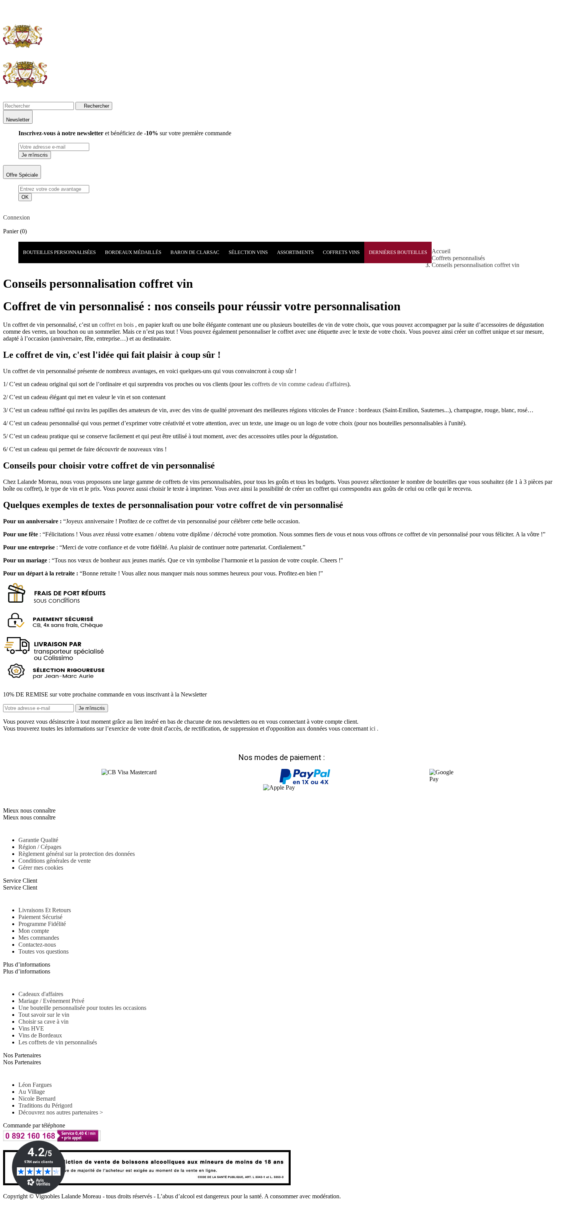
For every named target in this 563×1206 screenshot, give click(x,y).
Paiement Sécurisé (40, 917)
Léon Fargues (35, 1084)
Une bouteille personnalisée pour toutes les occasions (82, 1007)
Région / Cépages (39, 847)
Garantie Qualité (38, 840)
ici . (374, 728)
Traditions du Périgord (45, 1105)
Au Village (31, 1091)
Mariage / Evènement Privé (51, 1001)
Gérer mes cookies (40, 867)
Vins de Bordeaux (40, 1035)
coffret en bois (116, 324)
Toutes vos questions (43, 951)
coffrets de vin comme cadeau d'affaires (298, 384)
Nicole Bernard (37, 1098)
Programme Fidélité (42, 924)
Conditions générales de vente (54, 860)
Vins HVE (31, 1028)
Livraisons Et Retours (44, 910)
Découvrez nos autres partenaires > (60, 1112)
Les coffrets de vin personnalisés (57, 1042)
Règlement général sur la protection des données (76, 853)
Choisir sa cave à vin (43, 1021)
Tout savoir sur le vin (43, 1014)
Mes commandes (38, 937)
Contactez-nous (37, 944)
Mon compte (33, 930)
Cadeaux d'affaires (40, 994)
